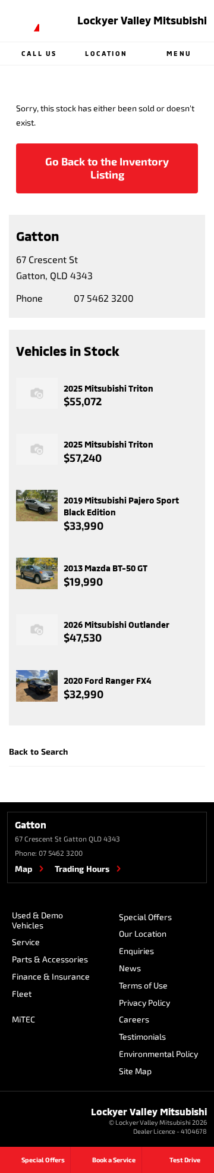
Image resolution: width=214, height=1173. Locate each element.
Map (23, 869)
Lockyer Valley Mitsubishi (142, 20)
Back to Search (38, 751)
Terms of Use (143, 985)
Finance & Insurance (51, 976)
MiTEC (23, 1019)
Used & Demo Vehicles (37, 920)
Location (106, 53)
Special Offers (145, 917)
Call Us (38, 53)
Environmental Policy (158, 1054)
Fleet (22, 994)
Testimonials (142, 1036)
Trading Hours (82, 869)
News (130, 968)
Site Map (135, 1071)
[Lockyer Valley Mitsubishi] (23, 21)
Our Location (142, 933)
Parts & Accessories (50, 959)
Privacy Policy (144, 1002)
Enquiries (136, 951)
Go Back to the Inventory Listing (107, 168)
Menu (178, 53)
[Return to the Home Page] (23, 1122)
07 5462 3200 (104, 298)
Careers (134, 1019)
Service (26, 942)
